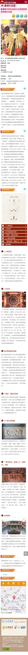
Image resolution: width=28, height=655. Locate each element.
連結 (10, 79)
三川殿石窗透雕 (10, 238)
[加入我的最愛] (13, 15)
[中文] (25, 88)
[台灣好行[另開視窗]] (20, 627)
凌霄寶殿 (8, 244)
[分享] (17, 15)
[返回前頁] (26, 553)
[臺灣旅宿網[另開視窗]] (20, 622)
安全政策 (22, 637)
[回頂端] (26, 606)
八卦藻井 (8, 229)
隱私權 (16, 637)
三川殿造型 (8, 226)
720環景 (5, 574)
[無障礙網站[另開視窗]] (6, 649)
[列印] (21, 15)
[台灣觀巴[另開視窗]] (7, 627)
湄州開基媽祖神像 (11, 232)
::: (1, 637)
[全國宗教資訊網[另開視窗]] (7, 622)
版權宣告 (5, 639)
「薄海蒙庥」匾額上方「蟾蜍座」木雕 (13, 243)
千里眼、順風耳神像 (11, 235)
